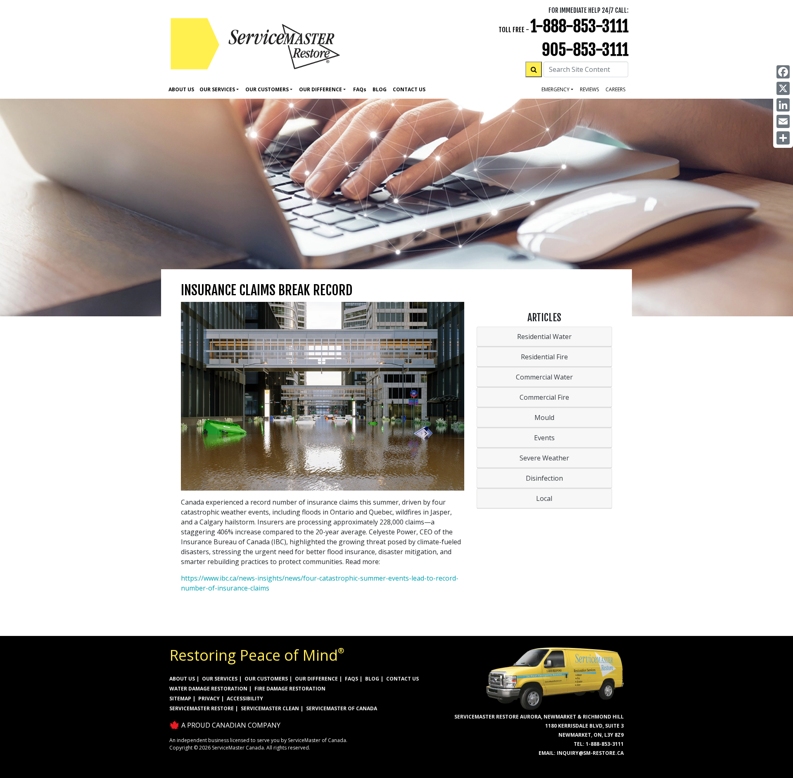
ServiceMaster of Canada (341, 708)
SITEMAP (180, 698)
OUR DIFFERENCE (316, 678)
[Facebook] (783, 72)
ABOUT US (182, 678)
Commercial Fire (544, 397)
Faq (359, 89)
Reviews (589, 89)
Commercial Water (544, 377)
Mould (544, 417)
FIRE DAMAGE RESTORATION (289, 688)
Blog (380, 89)
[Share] (783, 138)
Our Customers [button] (267, 89)
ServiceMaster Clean (270, 708)
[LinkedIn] (783, 105)
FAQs (351, 678)
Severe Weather (544, 458)
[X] (783, 88)
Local (544, 498)
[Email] (783, 121)
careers (615, 89)
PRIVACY (209, 698)
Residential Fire (544, 356)
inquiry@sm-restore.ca (590, 753)
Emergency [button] (555, 89)
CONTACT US (402, 678)
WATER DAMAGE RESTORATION (208, 688)
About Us (181, 89)
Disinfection (544, 478)
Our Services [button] (217, 89)
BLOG (372, 678)
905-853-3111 (585, 49)
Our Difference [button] (320, 89)
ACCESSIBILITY (245, 698)
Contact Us (409, 89)
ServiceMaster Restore (201, 708)
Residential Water (544, 336)
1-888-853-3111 (579, 26)
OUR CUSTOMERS (266, 678)
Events (544, 437)
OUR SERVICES (219, 678)
